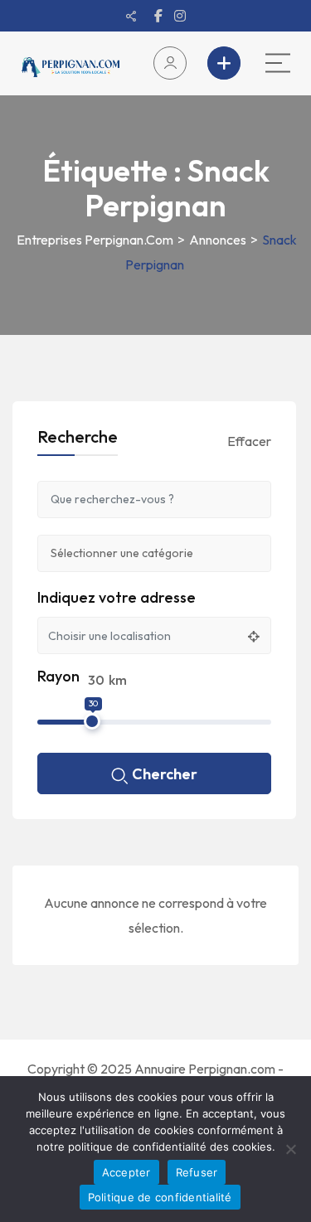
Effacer (249, 441)
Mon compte (174, 63)
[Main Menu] (278, 63)
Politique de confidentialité (160, 1197)
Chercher (164, 773)
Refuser (197, 1172)
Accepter (126, 1172)
